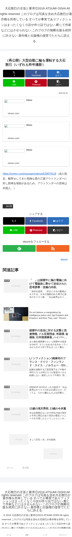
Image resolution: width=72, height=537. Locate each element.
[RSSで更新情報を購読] (52, 248)
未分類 (9, 206)
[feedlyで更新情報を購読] (19, 248)
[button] (58, 83)
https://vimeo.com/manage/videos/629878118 (29, 173)
